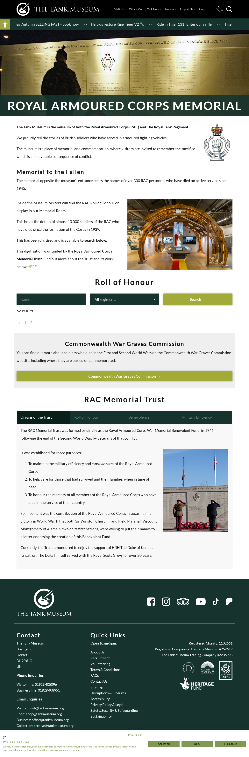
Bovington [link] (24, 649)
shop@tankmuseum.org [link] (44, 714)
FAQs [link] (94, 675)
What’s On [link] (135, 9)
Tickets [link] (219, 9)
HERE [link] (32, 266)
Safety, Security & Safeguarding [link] (114, 710)
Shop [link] (201, 9)
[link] (5, 24)
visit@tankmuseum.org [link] (46, 708)
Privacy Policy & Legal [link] (106, 704)
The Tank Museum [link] (30, 643)
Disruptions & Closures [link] (108, 693)
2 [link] (31, 322)
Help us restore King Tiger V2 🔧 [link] (103, 24)
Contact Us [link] (98, 681)
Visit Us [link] (119, 9)
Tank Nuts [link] (153, 9)
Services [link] (169, 9)
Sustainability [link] (101, 716)
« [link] (19, 322)
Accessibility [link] (100, 699)
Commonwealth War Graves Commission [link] (122, 376)
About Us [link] (97, 652)
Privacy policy (135, 734)
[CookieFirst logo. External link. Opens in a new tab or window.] (4, 738)
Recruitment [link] (100, 658)
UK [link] (19, 666)
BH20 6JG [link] (24, 661)
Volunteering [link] (100, 664)
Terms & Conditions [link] (105, 669)
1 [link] (25, 322)
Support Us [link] (186, 9)
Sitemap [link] (96, 687)
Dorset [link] (22, 655)
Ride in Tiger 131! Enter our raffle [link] (170, 24)
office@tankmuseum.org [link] (50, 720)
